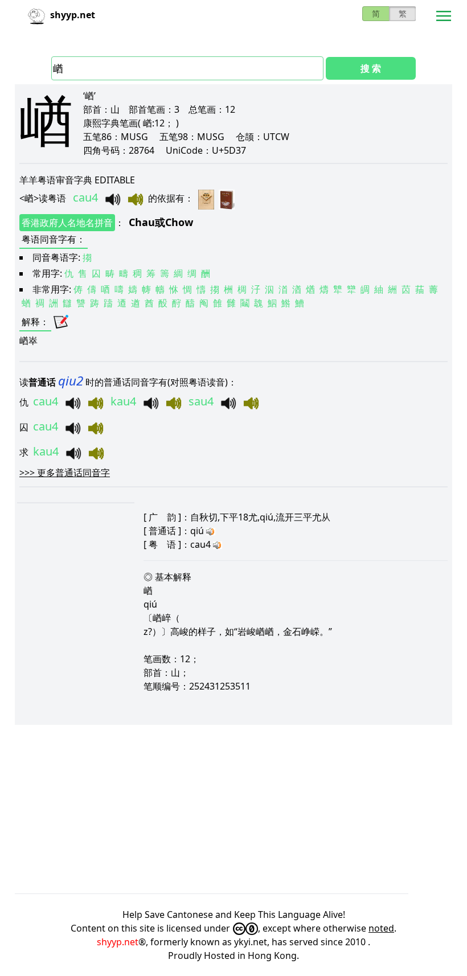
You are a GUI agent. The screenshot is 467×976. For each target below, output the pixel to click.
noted (381, 928)
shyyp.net (117, 942)
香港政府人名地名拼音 (67, 222)
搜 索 (371, 68)
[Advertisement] (233, 809)
